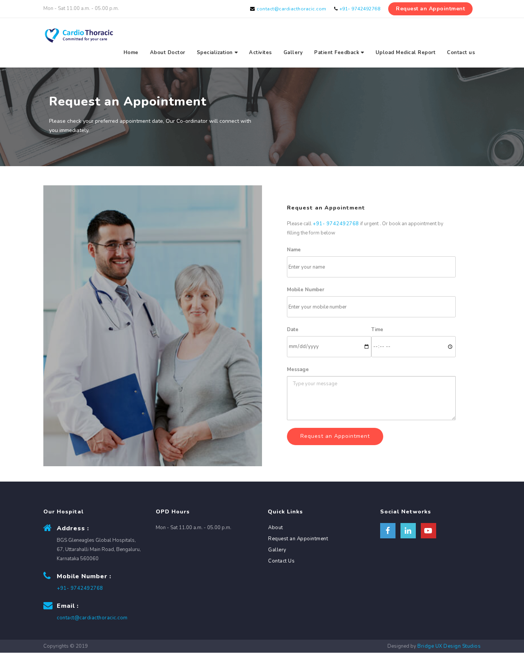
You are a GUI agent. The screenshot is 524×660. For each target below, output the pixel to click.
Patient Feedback (336, 52)
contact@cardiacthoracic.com (291, 9)
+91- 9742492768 (360, 9)
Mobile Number (305, 289)
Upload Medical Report (406, 52)
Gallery (293, 52)
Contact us (461, 52)
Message (298, 369)
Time (377, 329)
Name (294, 249)
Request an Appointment (430, 8)
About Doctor (167, 52)
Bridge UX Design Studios (449, 646)
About (275, 527)
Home (131, 52)
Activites (260, 52)
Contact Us (281, 561)
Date (292, 329)
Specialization (215, 52)
